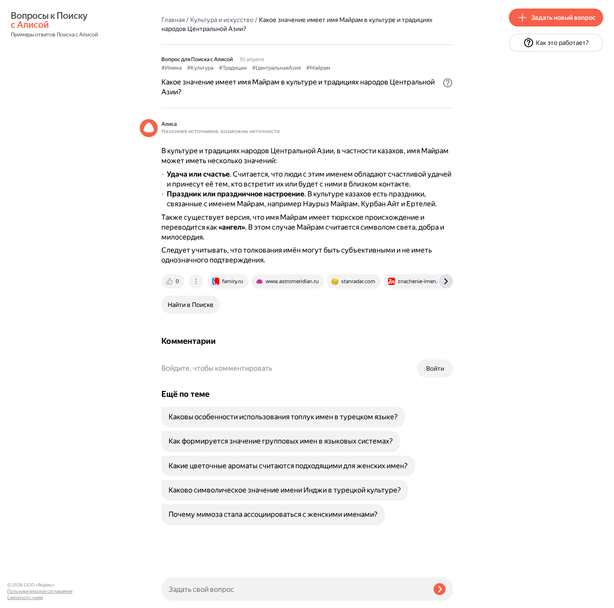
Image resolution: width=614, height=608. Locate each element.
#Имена (171, 68)
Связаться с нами (25, 597)
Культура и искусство (222, 19)
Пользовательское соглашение (39, 591)
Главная (173, 19)
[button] (447, 82)
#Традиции (233, 68)
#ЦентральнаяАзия (276, 68)
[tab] (173, 281)
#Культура (200, 68)
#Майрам (318, 68)
